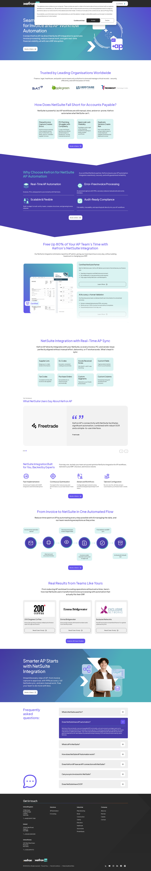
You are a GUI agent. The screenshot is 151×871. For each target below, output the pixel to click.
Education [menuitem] (80, 822)
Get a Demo (119, 3)
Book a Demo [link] (29, 49)
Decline (107, 20)
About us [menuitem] (103, 811)
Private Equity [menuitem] (80, 831)
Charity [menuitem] (79, 819)
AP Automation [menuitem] (54, 811)
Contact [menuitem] (103, 819)
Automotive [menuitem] (80, 828)
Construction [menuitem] (81, 817)
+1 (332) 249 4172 (29, 849)
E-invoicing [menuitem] (53, 814)
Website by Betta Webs (68, 866)
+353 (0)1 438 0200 (29, 834)
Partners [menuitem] (103, 814)
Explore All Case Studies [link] (75, 641)
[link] (27, 860)
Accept (93, 20)
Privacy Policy (44, 866)
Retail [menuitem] (78, 814)
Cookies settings (79, 20)
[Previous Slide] (121, 451)
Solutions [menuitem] (53, 807)
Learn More (101, 284)
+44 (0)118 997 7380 (30, 818)
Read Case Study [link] (38, 630)
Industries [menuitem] (80, 807)
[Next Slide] (126, 451)
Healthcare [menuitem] (80, 825)
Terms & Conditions (55, 866)
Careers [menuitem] (103, 817)
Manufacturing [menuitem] (81, 811)
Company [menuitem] (104, 807)
